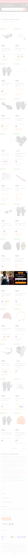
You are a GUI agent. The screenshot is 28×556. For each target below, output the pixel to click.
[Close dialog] (26, 272)
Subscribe (20, 282)
